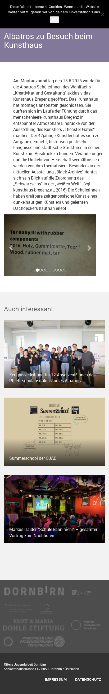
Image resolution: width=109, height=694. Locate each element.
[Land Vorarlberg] (82, 594)
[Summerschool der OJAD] (54, 431)
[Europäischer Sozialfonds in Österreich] (46, 611)
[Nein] (102, 14)
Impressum (56, 679)
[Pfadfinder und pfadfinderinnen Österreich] (42, 644)
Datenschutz (88, 679)
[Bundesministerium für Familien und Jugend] (19, 611)
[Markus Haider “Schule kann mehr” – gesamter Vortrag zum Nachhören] (54, 509)
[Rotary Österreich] (8, 644)
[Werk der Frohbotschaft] (85, 627)
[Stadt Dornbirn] (33, 594)
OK (54, 20)
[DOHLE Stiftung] (34, 627)
